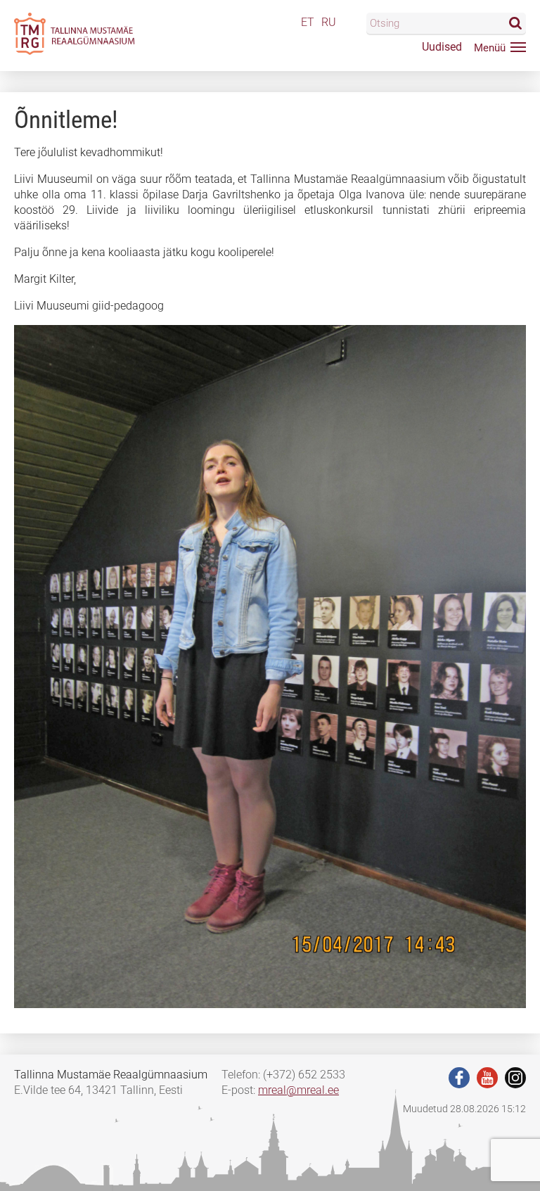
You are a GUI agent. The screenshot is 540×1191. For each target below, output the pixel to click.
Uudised (442, 46)
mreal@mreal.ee (298, 1090)
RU (328, 22)
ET (307, 22)
